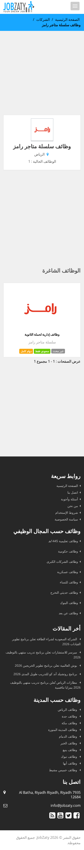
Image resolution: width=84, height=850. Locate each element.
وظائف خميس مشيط (63, 770)
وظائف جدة (70, 716)
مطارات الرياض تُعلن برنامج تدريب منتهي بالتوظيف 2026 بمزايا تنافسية (45, 684)
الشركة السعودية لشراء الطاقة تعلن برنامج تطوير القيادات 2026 (46, 641)
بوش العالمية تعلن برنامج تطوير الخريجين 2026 (46, 665)
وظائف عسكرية (67, 572)
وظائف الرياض (68, 709)
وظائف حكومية (68, 551)
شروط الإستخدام (66, 512)
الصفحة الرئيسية (67, 19)
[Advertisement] (42, 73)
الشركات (43, 19)
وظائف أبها (70, 763)
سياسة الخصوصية (66, 519)
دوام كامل (26, 351)
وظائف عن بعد (68, 613)
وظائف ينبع (70, 750)
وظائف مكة (70, 723)
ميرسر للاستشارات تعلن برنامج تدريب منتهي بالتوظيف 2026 (43, 654)
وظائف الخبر (69, 743)
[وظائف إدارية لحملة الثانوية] (40, 329)
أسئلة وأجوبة (69, 499)
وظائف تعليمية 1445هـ (63, 541)
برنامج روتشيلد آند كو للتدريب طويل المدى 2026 (45, 674)
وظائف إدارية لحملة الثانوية (42, 334)
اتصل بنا (72, 492)
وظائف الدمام (68, 736)
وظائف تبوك (69, 756)
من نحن (72, 506)
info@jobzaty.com (66, 805)
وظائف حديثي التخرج (64, 592)
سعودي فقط (42, 351)
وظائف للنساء (69, 582)
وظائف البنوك (69, 603)
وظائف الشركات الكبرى (62, 561)
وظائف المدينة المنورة (63, 730)
